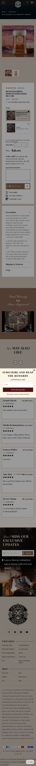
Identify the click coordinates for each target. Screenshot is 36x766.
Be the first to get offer (18, 390)
